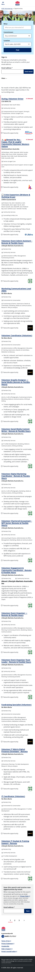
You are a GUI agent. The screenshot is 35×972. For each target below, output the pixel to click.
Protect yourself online (8, 951)
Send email (29, 72)
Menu (3, 3)
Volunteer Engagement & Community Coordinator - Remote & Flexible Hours (16, 570)
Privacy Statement (7, 943)
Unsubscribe (5, 946)
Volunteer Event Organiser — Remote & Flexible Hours (14, 614)
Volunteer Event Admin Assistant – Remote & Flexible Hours (16, 242)
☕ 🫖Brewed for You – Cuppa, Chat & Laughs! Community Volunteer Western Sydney (15, 143)
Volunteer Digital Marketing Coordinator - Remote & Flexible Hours (15, 475)
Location (7, 41)
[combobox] (17, 27)
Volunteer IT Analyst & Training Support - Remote (15, 842)
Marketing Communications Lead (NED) (16, 289)
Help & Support (6, 949)
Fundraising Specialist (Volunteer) (16, 704)
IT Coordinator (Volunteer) (13, 796)
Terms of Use (5, 941)
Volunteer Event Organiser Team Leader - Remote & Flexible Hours (16, 661)
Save (28, 911)
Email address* (7, 68)
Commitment (8, 32)
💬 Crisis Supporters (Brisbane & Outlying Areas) (15, 195)
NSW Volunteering (6, 8)
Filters (3, 78)
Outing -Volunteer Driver (12, 98)
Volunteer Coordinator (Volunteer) (16, 335)
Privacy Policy (24, 896)
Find (17, 50)
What (5, 24)
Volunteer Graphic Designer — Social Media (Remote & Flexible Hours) (15, 382)
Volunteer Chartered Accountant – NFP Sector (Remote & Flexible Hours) (16, 523)
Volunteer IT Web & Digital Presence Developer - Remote (14, 750)
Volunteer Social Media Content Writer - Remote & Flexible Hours (16, 430)
